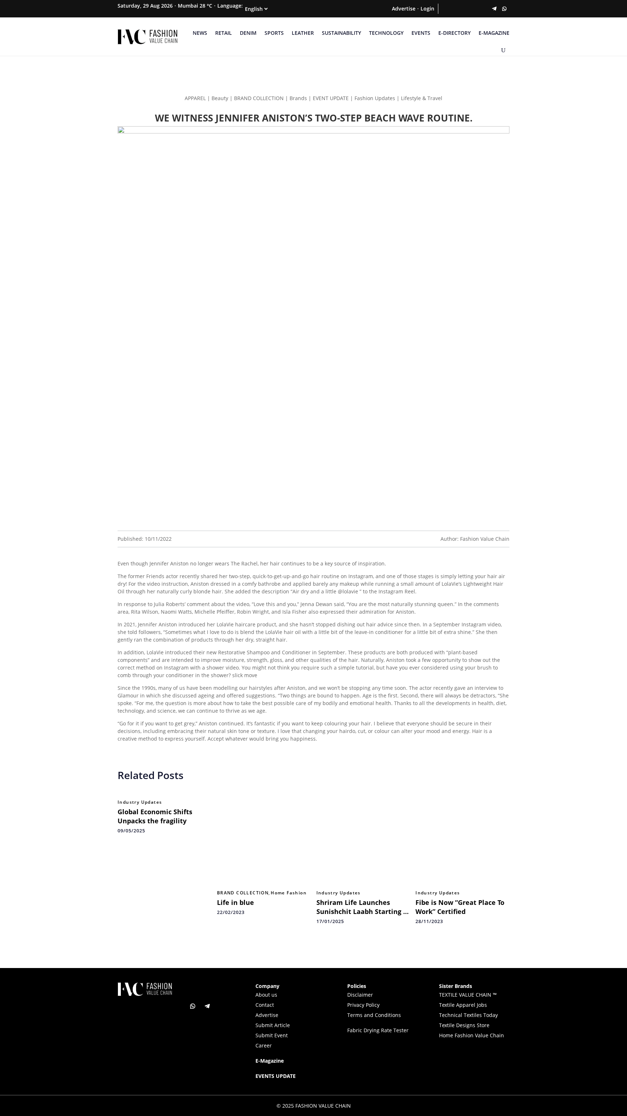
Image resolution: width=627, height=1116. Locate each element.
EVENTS (420, 32)
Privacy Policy (363, 1004)
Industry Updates (140, 802)
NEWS (200, 32)
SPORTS (274, 32)
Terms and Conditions (374, 1015)
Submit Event (271, 1035)
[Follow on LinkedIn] (474, 9)
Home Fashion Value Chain (471, 1035)
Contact (264, 1004)
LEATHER (303, 32)
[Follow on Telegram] (494, 9)
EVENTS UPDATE (275, 1075)
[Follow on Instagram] (464, 9)
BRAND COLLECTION (243, 893)
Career (263, 1045)
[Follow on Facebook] (443, 9)
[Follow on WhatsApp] (504, 9)
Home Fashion (289, 893)
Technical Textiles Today (468, 1015)
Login (427, 8)
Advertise (403, 8)
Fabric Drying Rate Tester (378, 1030)
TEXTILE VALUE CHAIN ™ (468, 994)
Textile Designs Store (464, 1025)
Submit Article (272, 1025)
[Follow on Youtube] (484, 9)
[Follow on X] (453, 9)
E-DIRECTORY (454, 32)
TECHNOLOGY (386, 32)
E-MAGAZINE (494, 32)
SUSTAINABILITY (341, 32)
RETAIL (223, 32)
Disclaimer (360, 994)
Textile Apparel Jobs (463, 1004)
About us (266, 994)
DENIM (248, 32)
